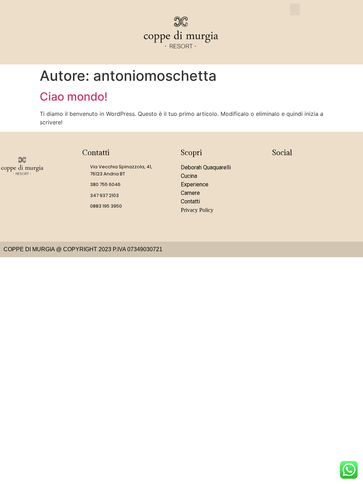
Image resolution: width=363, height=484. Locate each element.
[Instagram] (281, 172)
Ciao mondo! (73, 96)
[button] (295, 9)
